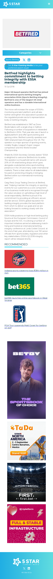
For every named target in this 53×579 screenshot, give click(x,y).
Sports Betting (12, 59)
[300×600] (26, 342)
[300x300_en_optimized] (26, 505)
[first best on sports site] (26, 464)
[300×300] (26, 423)
